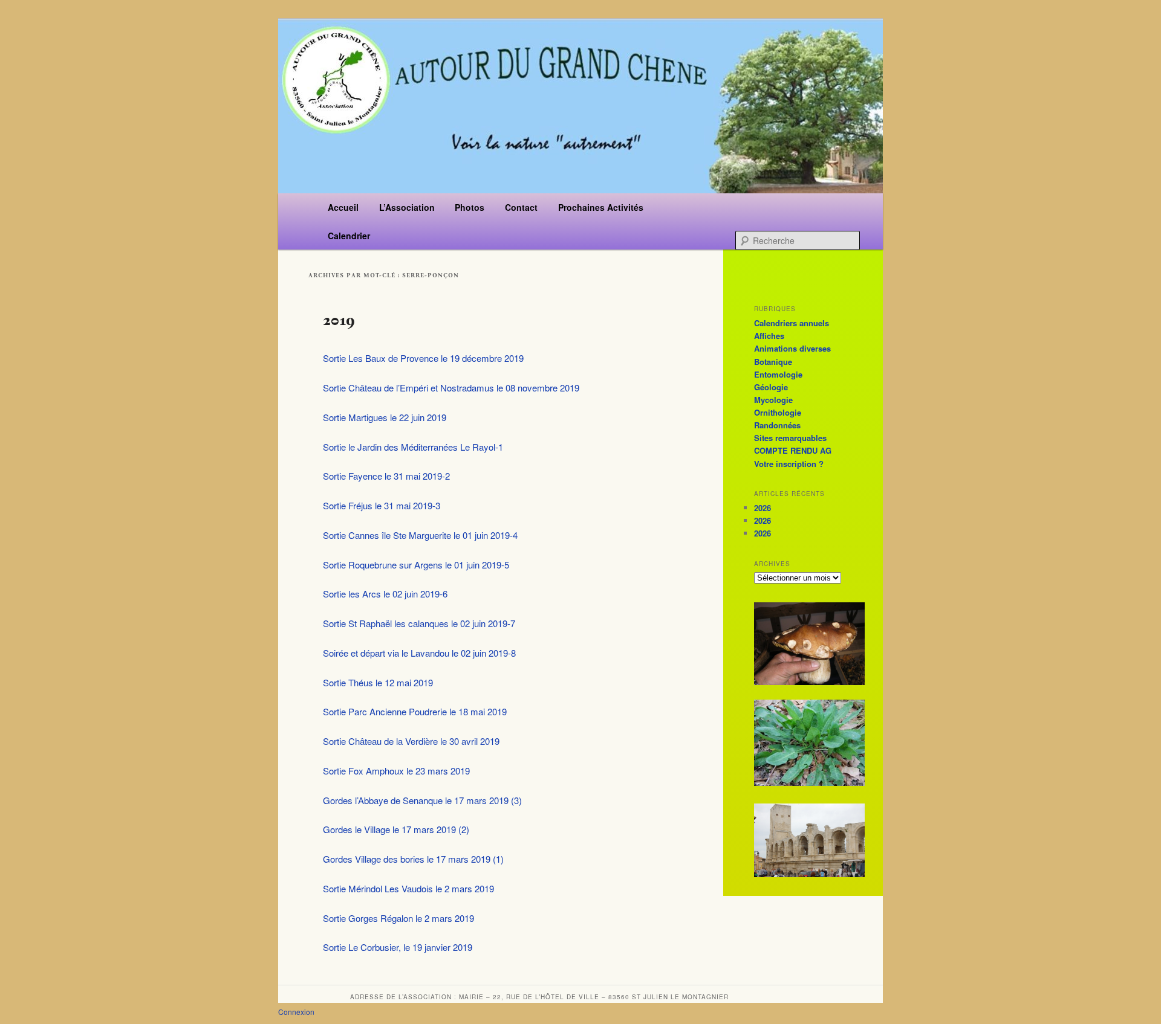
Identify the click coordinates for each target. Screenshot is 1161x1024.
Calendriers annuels (791, 323)
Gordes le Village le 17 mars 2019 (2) (396, 829)
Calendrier (349, 236)
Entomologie (778, 374)
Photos (469, 207)
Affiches (769, 335)
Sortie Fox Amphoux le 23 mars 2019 (396, 770)
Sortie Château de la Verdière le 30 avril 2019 (411, 741)
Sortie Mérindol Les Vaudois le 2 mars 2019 (408, 888)
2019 (339, 320)
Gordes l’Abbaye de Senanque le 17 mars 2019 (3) (422, 800)
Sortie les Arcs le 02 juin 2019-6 (385, 593)
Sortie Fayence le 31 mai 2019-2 (386, 475)
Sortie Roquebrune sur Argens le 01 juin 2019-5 (416, 564)
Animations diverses (792, 348)
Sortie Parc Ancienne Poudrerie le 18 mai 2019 (415, 711)
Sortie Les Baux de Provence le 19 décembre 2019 (423, 358)
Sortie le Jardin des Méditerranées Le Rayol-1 (413, 446)
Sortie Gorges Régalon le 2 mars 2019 (398, 918)
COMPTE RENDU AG (792, 450)
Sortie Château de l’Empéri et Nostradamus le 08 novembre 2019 (451, 387)
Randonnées (777, 425)
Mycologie (773, 399)
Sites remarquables (790, 437)
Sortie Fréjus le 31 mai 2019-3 (381, 505)
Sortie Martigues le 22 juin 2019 (384, 417)
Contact (521, 207)
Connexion (296, 1011)
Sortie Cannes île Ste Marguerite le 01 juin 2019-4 (420, 535)
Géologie (771, 387)
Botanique (773, 361)
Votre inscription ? (789, 463)
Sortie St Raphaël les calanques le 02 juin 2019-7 (419, 623)
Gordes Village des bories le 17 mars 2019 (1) (413, 858)
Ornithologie (777, 412)
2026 (762, 508)
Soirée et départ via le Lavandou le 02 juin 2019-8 (419, 652)
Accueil (343, 207)
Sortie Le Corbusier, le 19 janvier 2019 (397, 947)
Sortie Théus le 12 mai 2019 (378, 682)
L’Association (407, 207)
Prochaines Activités (600, 207)
